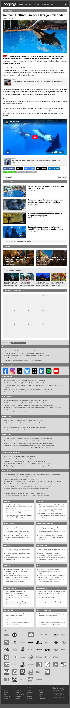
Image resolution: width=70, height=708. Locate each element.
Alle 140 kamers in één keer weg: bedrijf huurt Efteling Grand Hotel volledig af (51, 259)
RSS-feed (18, 696)
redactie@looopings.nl (18, 342)
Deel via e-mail (21, 172)
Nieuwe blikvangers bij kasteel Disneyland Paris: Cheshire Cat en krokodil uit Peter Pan (19, 602)
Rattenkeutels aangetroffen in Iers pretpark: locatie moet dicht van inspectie (24, 461)
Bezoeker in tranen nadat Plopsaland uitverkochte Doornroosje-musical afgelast (50, 554)
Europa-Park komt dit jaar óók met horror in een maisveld (19, 619)
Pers (40, 696)
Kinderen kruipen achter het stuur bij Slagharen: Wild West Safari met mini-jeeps (52, 532)
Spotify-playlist (19, 694)
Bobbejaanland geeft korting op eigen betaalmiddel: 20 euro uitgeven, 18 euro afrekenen (49, 571)
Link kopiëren (32, 172)
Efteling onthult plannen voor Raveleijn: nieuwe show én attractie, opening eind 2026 (27, 466)
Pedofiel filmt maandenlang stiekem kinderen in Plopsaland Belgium (22, 458)
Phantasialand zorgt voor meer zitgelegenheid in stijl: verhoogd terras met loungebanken (52, 592)
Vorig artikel (7, 177)
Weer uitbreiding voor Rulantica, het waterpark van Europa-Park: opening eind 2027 (18, 614)
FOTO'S (22, 222)
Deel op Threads (41, 168)
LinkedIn (29, 700)
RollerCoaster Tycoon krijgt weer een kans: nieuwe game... (57, 284)
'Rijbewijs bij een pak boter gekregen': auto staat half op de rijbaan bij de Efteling (19, 516)
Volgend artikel (62, 177)
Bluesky (29, 696)
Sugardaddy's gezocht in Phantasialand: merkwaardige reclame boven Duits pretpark (51, 601)
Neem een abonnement (24, 241)
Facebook (30, 690)
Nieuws (21, 4)
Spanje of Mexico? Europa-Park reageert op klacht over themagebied (18, 623)
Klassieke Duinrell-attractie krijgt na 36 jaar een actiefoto (18, 554)
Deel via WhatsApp (9, 172)
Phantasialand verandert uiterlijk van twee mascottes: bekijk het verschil (50, 596)
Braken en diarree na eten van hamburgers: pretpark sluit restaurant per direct (17, 259)
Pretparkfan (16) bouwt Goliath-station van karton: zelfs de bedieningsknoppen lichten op (18, 532)
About (52, 4)
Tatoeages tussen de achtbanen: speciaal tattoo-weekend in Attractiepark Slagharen (52, 528)
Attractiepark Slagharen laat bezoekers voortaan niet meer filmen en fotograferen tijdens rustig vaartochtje (52, 537)
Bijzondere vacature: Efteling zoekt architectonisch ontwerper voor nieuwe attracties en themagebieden (32, 474)
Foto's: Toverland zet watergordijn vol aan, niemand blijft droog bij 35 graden (50, 510)
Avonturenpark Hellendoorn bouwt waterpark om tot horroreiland (21, 425)
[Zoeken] (65, 4)
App (5, 694)
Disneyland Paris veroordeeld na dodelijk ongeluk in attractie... (42, 284)
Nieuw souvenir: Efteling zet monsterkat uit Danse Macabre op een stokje (24, 476)
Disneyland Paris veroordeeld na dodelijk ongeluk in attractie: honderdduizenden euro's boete (29, 484)
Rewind (17, 698)
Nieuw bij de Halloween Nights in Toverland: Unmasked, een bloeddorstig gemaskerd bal (28, 463)
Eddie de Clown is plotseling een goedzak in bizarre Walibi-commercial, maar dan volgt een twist (18, 537)
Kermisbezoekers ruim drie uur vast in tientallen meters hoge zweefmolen (24, 353)
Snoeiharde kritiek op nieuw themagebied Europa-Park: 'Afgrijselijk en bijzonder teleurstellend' (29, 443)
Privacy (6, 698)
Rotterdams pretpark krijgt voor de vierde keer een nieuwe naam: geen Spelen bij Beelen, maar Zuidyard (32, 481)
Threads (29, 698)
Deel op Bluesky (29, 168)
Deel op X (19, 168)
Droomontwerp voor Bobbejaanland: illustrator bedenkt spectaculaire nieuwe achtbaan (51, 580)
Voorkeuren (45, 4)
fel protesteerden (48, 108)
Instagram (30, 692)
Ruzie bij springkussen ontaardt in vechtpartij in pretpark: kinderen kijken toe (24, 493)
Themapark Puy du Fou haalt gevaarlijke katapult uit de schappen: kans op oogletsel (27, 486)
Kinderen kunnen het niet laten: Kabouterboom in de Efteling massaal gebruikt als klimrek (28, 389)
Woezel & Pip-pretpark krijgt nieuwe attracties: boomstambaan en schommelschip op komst (28, 405)
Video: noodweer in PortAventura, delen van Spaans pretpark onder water (24, 350)
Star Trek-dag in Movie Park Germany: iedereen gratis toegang (21, 357)
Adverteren (42, 698)
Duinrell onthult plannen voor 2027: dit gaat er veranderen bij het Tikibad (18, 550)
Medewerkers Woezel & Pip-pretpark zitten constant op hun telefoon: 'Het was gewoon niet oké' (30, 445)
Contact (41, 694)
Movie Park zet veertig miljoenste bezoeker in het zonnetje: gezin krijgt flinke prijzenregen (52, 623)
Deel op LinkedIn (54, 168)
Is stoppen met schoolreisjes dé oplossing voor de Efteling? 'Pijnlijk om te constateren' (27, 447)
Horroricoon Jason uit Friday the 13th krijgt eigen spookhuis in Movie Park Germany (26, 355)
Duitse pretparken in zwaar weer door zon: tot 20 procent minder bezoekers (24, 491)
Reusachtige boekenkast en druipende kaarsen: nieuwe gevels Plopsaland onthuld (52, 558)
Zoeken (41, 692)
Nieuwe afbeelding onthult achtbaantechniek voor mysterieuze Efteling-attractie (25, 400)
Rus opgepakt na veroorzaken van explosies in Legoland (19, 456)
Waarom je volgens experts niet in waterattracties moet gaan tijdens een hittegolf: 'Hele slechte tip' (30, 440)
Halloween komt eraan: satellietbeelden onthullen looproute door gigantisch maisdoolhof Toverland (52, 505)
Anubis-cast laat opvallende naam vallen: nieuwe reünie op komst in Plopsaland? (26, 427)
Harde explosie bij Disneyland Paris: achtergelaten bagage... (27, 284)
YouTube (18, 692)
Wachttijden (28, 4)
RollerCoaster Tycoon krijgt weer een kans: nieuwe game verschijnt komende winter (26, 429)
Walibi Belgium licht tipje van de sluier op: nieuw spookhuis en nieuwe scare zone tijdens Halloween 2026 (18, 571)
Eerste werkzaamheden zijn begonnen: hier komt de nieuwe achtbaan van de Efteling (27, 392)
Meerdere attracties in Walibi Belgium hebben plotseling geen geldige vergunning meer (18, 576)
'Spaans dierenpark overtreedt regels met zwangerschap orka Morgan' (37, 81)
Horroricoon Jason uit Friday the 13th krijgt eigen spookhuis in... (10, 284)
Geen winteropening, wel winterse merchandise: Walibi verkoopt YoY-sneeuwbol (19, 528)
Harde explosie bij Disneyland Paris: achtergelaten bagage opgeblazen (23, 360)
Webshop (37, 4)
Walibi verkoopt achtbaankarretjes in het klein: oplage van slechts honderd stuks (18, 580)
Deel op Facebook (9, 168)
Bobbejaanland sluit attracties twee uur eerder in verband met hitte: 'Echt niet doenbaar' (52, 576)
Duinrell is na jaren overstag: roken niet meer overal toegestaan (18, 558)
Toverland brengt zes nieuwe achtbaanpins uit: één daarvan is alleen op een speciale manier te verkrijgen (52, 515)
